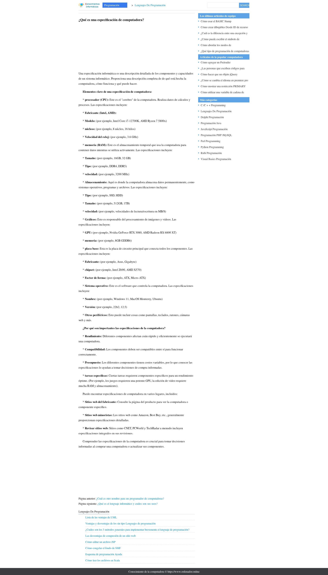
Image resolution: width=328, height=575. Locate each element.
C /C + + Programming (213, 105)
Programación (111, 5)
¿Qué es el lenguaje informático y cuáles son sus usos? (128, 503)
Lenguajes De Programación (150, 5)
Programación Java (211, 123)
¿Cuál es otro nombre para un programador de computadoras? (130, 498)
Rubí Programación (211, 153)
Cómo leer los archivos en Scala (102, 560)
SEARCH (244, 5)
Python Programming (212, 147)
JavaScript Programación (214, 129)
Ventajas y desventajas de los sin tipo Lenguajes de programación (120, 523)
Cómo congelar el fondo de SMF (103, 548)
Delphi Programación (212, 117)
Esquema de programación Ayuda (103, 554)
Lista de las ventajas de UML (101, 517)
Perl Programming (210, 141)
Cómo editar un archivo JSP (100, 542)
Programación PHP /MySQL (216, 135)
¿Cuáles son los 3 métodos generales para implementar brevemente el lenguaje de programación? (137, 529)
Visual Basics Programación (216, 159)
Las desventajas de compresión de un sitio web (110, 535)
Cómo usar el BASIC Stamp (216, 21)
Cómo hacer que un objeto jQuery (219, 74)
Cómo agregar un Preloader (215, 62)
